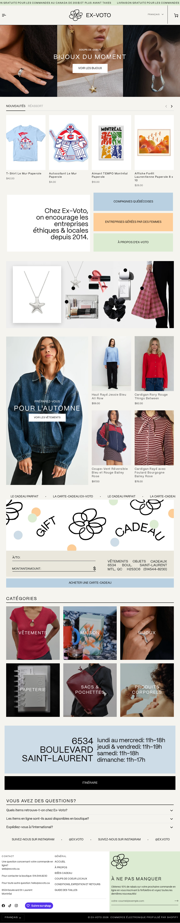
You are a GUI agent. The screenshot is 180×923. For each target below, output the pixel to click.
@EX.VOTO (58, 839)
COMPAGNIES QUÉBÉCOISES (133, 201)
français (154, 14)
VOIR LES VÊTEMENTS (47, 417)
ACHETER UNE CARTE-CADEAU (90, 583)
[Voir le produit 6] (118, 320)
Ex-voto (96, 918)
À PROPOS (61, 868)
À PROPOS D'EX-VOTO (133, 242)
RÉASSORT (35, 106)
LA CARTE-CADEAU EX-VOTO (55, 496)
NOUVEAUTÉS (15, 106)
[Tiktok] (9, 905)
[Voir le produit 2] (90, 277)
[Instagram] (16, 905)
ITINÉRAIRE (90, 783)
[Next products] (172, 106)
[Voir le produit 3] (125, 270)
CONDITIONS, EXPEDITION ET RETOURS (77, 884)
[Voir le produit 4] (142, 288)
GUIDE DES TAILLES (66, 890)
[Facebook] (3, 905)
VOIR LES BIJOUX (90, 68)
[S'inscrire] (175, 901)
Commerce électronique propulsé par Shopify (144, 918)
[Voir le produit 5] (66, 302)
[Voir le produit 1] (73, 288)
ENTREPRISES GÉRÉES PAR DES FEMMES (133, 222)
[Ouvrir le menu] (7, 15)
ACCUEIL (60, 862)
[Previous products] (166, 106)
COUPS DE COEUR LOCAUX (71, 879)
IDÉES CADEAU (63, 873)
